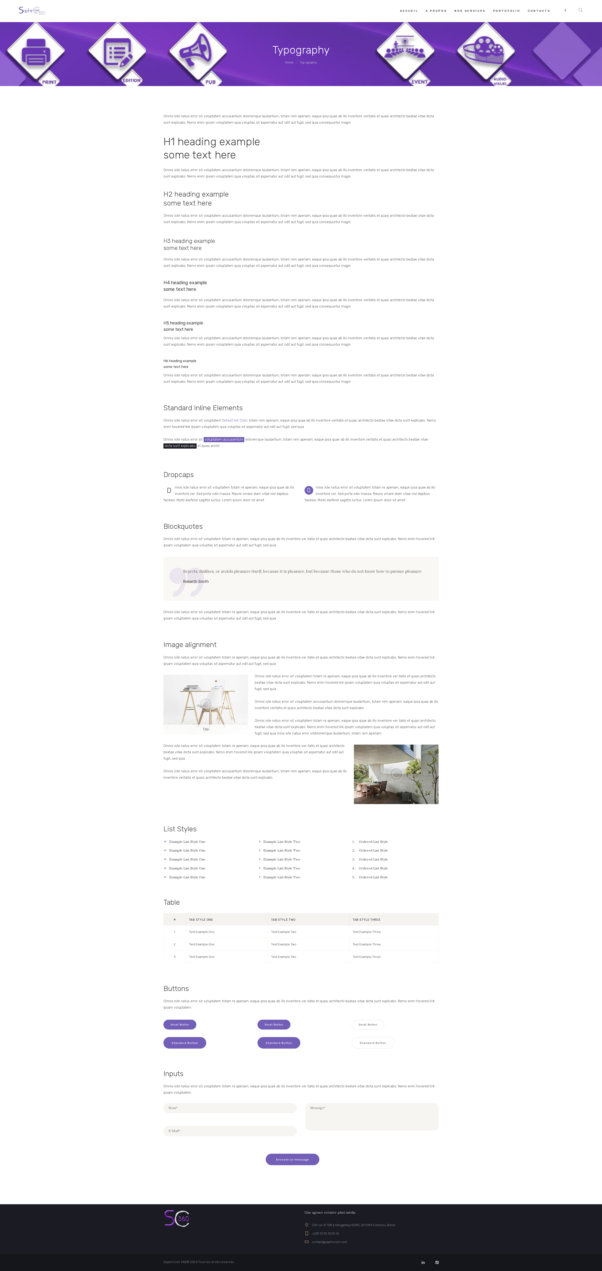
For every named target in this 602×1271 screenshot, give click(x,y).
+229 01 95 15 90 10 (325, 1233)
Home (289, 62)
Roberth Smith (196, 581)
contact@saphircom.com (329, 1242)
